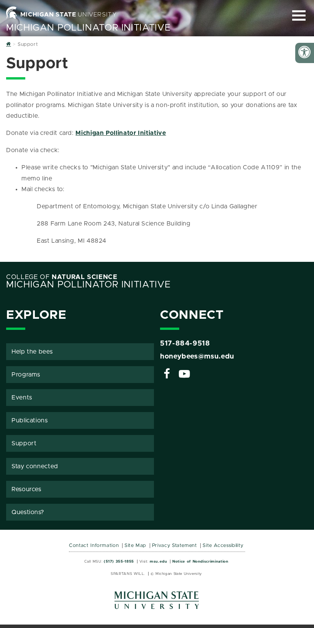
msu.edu (158, 561)
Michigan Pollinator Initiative (88, 27)
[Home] (8, 44)
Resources (26, 489)
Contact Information (94, 545)
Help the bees (31, 352)
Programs (25, 375)
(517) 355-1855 (119, 561)
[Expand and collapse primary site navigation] (299, 15)
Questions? (27, 512)
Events (21, 397)
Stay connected (34, 466)
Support (23, 443)
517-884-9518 (185, 343)
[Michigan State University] (157, 603)
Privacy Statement (174, 545)
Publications (29, 420)
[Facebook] (167, 375)
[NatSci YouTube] (184, 375)
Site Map (135, 545)
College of (62, 277)
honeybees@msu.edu (197, 356)
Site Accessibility (223, 545)
